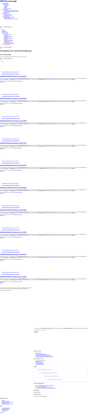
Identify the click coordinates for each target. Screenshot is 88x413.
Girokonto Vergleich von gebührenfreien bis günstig (44, 356)
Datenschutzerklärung (5, 403)
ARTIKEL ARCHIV (37, 396)
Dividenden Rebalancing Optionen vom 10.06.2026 (10, 183)
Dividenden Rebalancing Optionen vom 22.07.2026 (10, 116)
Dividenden (15, 81)
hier (87, 328)
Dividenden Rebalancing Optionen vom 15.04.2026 (10, 272)
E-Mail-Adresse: (36, 330)
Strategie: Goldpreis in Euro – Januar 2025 (49, 388)
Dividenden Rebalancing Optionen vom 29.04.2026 (10, 250)
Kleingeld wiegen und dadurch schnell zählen (46, 385)
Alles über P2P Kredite (39, 364)
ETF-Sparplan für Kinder (40, 363)
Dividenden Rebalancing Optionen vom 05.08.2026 (10, 94)
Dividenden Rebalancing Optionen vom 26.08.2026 (13, 76)
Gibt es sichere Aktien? (43, 386)
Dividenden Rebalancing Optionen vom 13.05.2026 (10, 227)
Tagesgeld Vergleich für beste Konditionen (43, 354)
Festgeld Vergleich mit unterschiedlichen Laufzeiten (44, 355)
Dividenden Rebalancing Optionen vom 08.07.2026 (10, 138)
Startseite (3, 400)
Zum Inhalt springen (3, 0)
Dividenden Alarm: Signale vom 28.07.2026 (45, 369)
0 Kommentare (19, 81)
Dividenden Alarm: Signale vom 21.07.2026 (51, 376)
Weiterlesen (2, 104)
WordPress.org (4, 410)
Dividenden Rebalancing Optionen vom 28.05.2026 (10, 205)
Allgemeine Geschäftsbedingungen (7, 402)
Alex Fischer (2, 81)
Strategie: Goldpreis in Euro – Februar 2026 (46, 387)
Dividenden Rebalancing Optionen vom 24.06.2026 (13, 165)
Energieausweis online (39, 362)
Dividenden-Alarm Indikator (48, 78)
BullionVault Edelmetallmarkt (40, 360)
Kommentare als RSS (5, 409)
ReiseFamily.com (38, 361)
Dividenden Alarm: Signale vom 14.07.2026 (55, 379)
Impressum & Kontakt (5, 401)
